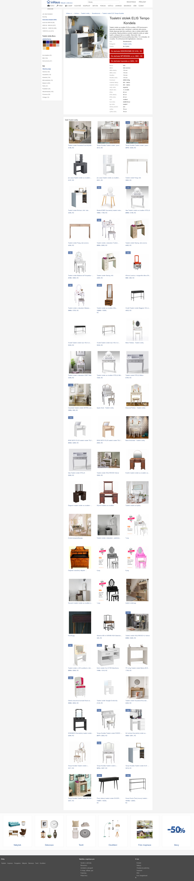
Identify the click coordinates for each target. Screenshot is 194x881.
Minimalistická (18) (47, 80)
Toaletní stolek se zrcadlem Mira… (107, 308)
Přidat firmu (84, 875)
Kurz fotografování (142, 875)
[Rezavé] (54, 45)
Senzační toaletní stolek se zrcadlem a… (80, 603)
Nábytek (24, 863)
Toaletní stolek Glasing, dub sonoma (136, 243)
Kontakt (139, 863)
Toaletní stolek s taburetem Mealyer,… (79, 308)
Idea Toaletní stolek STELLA (76, 473)
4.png (98, 570)
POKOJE (103, 6)
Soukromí (139, 870)
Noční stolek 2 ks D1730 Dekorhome (108, 668)
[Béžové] (44, 48)
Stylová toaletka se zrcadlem (105, 505)
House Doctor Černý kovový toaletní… (136, 798)
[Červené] (51, 45)
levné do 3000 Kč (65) (48, 22)
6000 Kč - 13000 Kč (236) (49, 28)
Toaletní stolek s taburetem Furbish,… (108, 243)
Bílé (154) (45, 58)
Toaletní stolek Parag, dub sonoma (78, 243)
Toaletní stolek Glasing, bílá (105, 275)
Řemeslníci (84, 865)
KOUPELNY (86, 6)
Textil (36, 863)
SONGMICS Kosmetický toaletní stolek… (80, 733)
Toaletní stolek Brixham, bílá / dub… (79, 210)
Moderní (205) (46, 83)
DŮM (134, 6)
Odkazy (139, 865)
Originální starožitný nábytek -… (77, 570)
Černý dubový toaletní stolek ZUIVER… (108, 798)
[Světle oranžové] (47, 48)
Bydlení (4, 863)
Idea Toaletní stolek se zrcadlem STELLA (137, 210)
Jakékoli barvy (46, 39)
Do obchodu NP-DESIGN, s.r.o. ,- (126, 56)
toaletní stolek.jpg (130, 603)
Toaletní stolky (127, 44)
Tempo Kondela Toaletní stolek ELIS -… (137, 766)
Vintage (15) (45, 97)
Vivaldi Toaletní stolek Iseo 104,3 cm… (79, 343)
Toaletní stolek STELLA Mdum (134, 375)
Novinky (44, 17)
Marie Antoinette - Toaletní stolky (135, 440)
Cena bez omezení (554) (49, 20)
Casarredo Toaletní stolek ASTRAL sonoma (81, 408)
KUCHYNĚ (77, 6)
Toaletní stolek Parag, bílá (133, 178)
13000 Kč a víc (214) (48, 31)
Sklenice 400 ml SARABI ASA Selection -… (110, 635)
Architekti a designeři (87, 868)
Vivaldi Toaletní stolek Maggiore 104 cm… (137, 308)
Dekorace (31, 863)
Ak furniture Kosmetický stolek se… (136, 733)
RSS (138, 873)
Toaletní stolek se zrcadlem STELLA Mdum (109, 375)
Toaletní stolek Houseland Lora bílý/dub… (80, 145)
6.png (127, 570)
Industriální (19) (46, 74)
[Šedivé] (47, 45)
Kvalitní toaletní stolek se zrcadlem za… (137, 473)
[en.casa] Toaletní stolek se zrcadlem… (79, 178)
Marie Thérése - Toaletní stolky (134, 343)
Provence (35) (46, 94)
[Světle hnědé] (44, 45)
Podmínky (83, 873)
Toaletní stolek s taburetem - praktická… (109, 538)
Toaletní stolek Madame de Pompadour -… (80, 275)
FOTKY (52, 6)
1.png (98, 603)
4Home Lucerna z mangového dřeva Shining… (139, 275)
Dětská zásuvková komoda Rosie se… (79, 701)
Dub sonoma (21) (47, 61)
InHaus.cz (69, 13)
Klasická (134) (46, 77)
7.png (127, 538)
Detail (90, 147)
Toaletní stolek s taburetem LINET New (79, 375)
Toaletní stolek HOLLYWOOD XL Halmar (137, 635)
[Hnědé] (54, 42)
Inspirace (10, 863)
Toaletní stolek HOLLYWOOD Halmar (108, 473)
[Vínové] (57, 42)
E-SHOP (69, 6)
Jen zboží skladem (47, 14)
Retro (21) (45, 86)
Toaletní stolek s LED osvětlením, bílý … (80, 668)
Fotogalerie (17, 863)
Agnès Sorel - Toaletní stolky (105, 408)
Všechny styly (46, 69)
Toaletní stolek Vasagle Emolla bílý (107, 701)
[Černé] (44, 42)
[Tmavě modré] (47, 42)
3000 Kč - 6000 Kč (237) (49, 25)
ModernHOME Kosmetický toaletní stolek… (110, 210)
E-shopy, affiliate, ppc (87, 870)
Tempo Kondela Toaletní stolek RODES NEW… (111, 733)
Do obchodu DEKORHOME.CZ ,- (126, 51)
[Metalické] (51, 42)
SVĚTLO (110, 6)
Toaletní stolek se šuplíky (133, 505)
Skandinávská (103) (47, 91)
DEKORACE (127, 6)
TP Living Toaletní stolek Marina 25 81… (137, 668)
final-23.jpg (71, 635)
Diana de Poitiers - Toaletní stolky (135, 408)
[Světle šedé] (57, 45)
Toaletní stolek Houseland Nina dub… (136, 701)
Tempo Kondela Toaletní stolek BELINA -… (81, 798)
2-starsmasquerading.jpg (75, 538)
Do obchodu (83, 147)
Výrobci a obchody (86, 863)
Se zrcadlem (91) (47, 55)
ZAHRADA (118, 6)
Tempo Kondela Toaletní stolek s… (78, 766)
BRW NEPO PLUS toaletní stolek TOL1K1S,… (82, 440)
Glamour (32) (46, 72)
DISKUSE (50, 9)
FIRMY (60, 6)
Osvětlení (42, 863)
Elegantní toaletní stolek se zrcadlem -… (80, 505)
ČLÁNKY (141, 6)
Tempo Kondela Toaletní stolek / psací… (109, 145)
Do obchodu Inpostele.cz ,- (124, 61)
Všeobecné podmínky (143, 868)
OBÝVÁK (95, 6)
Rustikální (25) (46, 89)
